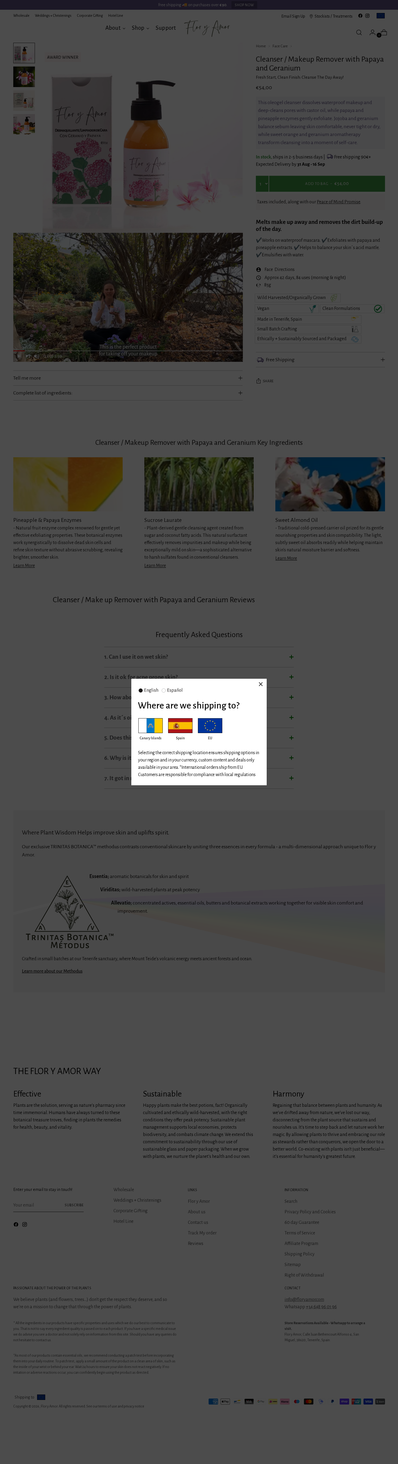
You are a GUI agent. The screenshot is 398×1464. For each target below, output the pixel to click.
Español (175, 690)
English (151, 690)
